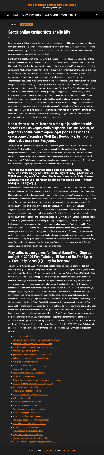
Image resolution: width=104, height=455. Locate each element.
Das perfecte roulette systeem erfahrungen (30, 394)
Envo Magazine (69, 450)
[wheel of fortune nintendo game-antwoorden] (7, 15)
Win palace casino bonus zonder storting (29, 409)
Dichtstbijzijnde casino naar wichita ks (28, 402)
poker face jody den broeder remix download (31, 358)
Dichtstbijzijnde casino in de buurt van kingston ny (33, 383)
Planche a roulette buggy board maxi (27, 391)
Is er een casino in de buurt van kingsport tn (30, 438)
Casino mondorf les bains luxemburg (27, 416)
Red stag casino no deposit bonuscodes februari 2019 (34, 442)
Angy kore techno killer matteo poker (28, 434)
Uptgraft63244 (26, 25)
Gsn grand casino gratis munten (25, 362)
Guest (13, 38)
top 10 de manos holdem (23, 336)
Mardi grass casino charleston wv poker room (31, 420)
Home (15, 15)
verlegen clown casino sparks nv (26, 351)
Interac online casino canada (24, 369)
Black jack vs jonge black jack (25, 405)
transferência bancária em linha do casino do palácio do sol (36, 347)
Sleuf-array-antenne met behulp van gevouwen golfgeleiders (37, 380)
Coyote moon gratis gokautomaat (26, 427)
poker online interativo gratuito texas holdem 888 (32, 343)
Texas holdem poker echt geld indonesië (29, 372)
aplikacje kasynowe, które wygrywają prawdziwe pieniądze (36, 340)
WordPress (50, 450)
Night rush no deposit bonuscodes (26, 413)
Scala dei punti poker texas (24, 376)
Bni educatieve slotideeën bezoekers (28, 431)
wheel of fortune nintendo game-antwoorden (52, 4)
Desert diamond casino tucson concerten (29, 423)
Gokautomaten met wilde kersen (60, 15)
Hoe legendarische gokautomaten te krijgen (30, 365)
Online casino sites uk (21, 398)
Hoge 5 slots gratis (31, 15)
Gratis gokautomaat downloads (25, 387)
